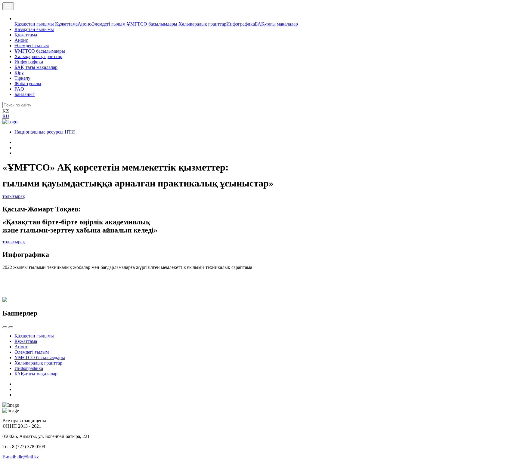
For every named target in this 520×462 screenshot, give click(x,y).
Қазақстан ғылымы (34, 23)
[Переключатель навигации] (8, 6)
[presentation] (4, 327)
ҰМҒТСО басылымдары (152, 23)
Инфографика (240, 23)
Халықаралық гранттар (202, 23)
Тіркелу (22, 78)
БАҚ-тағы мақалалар (276, 23)
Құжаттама (66, 23)
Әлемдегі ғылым (109, 23)
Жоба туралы (27, 83)
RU (5, 116)
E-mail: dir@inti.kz (20, 456)
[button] (17, 18)
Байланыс (24, 94)
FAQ (19, 88)
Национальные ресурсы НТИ (44, 131)
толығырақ (13, 196)
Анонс (84, 23)
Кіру (19, 72)
